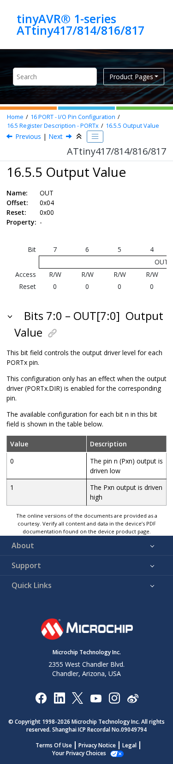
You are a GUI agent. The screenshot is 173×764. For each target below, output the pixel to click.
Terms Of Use (54, 745)
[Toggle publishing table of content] (95, 137)
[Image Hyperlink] (95, 697)
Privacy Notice (97, 745)
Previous (28, 136)
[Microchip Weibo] (132, 697)
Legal (129, 745)
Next (55, 136)
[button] (10, 315)
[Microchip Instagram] (114, 697)
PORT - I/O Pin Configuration (72, 117)
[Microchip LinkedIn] (59, 697)
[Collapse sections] (80, 137)
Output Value (132, 126)
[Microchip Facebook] (41, 697)
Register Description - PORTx (53, 126)
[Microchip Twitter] (77, 697)
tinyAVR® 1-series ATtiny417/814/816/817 (80, 24)
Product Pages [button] (131, 76)
